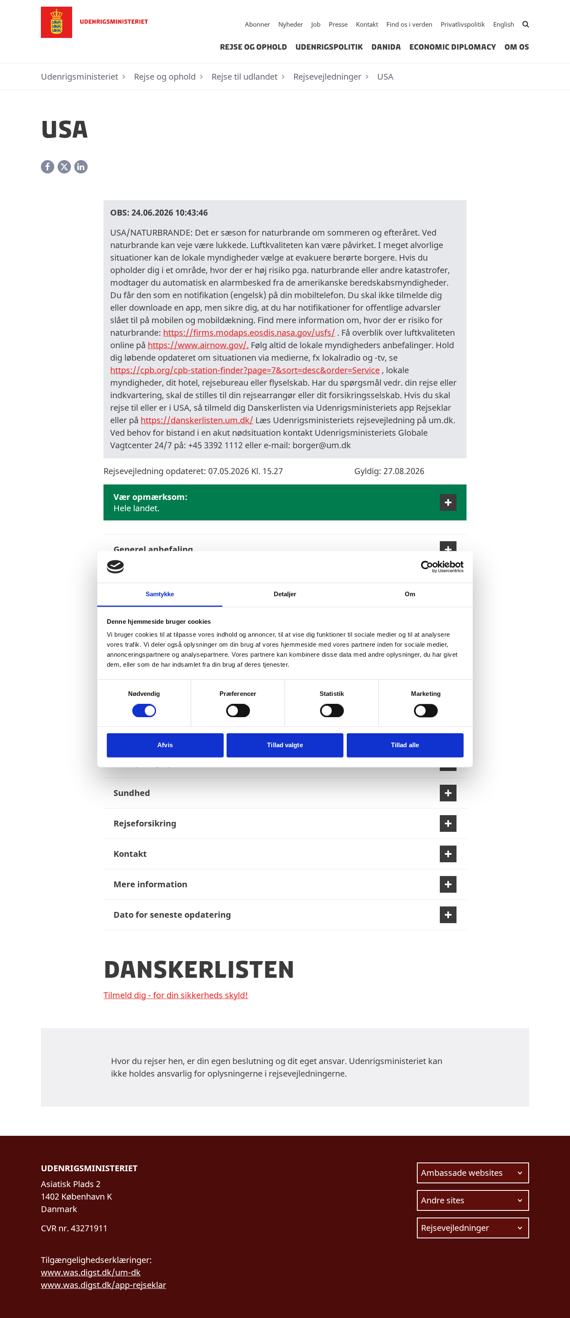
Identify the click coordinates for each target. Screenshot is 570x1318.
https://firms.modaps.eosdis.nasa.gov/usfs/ (249, 332)
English (503, 24)
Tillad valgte (285, 745)
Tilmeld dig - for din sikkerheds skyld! (175, 995)
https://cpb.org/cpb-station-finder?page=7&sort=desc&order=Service (245, 370)
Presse (338, 24)
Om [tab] (410, 594)
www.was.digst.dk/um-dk (91, 1272)
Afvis (165, 745)
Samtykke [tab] (160, 594)
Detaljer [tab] (285, 594)
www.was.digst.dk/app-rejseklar (103, 1284)
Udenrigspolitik (329, 47)
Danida (386, 47)
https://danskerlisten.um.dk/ (197, 420)
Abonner (257, 24)
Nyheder (290, 24)
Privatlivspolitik (463, 24)
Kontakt (367, 24)
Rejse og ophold (253, 47)
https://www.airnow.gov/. (198, 345)
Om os (516, 47)
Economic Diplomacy (452, 47)
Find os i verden (409, 24)
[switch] (238, 710)
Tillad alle (405, 745)
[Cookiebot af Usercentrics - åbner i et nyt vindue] (427, 566)
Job (315, 24)
